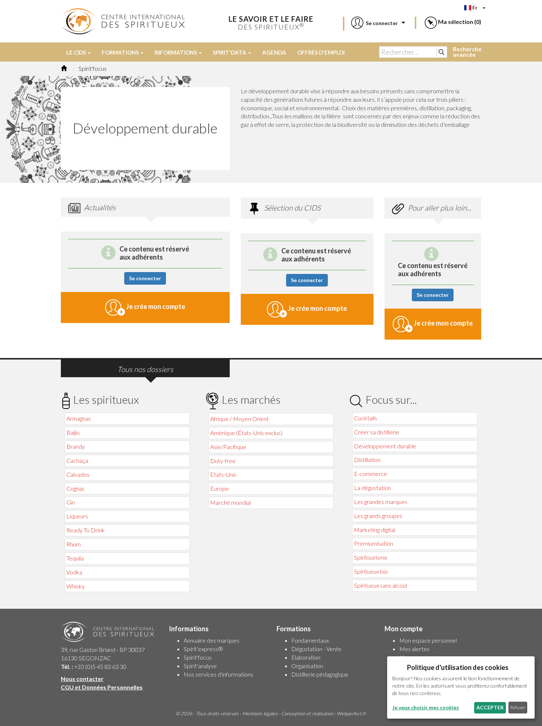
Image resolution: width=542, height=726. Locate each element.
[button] (374, 23)
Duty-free (223, 460)
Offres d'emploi (321, 52)
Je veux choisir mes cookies (425, 707)
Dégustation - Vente (316, 648)
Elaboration (305, 657)
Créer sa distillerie (376, 431)
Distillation (367, 459)
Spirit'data (230, 52)
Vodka (74, 572)
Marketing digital (374, 529)
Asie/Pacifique (228, 446)
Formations (121, 52)
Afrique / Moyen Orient (239, 418)
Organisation (307, 665)
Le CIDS (76, 52)
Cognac (75, 488)
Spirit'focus (198, 657)
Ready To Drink (85, 530)
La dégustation (372, 487)
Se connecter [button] (145, 278)
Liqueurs (77, 516)
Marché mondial (230, 502)
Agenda (274, 52)
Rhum (73, 544)
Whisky (75, 586)
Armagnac (78, 418)
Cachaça (77, 460)
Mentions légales (260, 713)
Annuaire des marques (211, 640)
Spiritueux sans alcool (380, 585)
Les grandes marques (380, 501)
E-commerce (370, 473)
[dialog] (461, 687)
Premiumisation (373, 543)
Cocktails (365, 417)
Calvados (78, 474)
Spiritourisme (371, 557)
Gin (70, 502)
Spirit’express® (203, 648)
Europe (219, 488)
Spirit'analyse (200, 665)
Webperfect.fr (351, 713)
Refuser (517, 707)
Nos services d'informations (218, 674)
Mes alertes (414, 648)
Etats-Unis (223, 474)
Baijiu (73, 432)
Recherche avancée (467, 51)
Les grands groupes (378, 515)
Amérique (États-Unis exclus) (246, 432)
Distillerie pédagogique (319, 674)
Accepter (490, 707)
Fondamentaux (310, 640)
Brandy (75, 446)
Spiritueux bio (371, 571)
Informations (176, 52)
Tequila (75, 558)
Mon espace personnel (428, 640)
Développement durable (385, 445)
